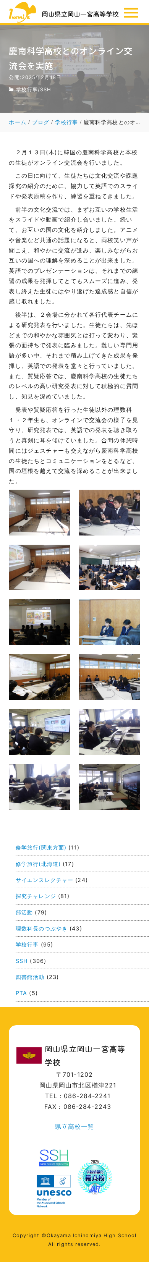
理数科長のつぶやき (42, 928)
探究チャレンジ (36, 896)
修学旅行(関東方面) (41, 847)
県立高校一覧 (74, 1126)
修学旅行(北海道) (38, 864)
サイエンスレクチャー (44, 880)
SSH (45, 89)
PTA (21, 993)
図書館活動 (30, 977)
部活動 (24, 912)
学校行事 (26, 89)
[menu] (131, 12)
